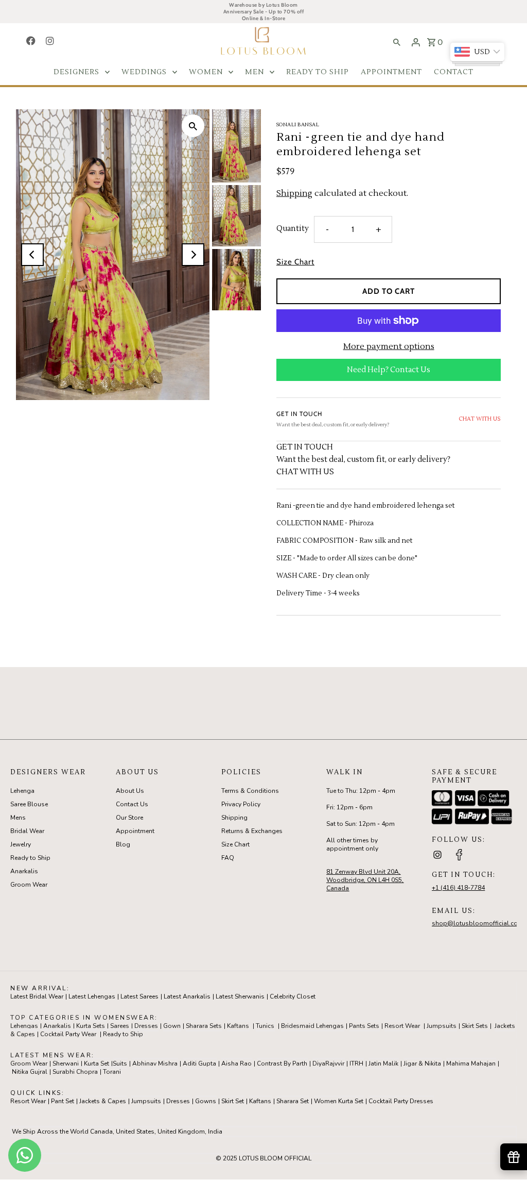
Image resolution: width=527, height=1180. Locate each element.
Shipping (294, 193)
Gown (172, 1026)
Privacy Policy (240, 804)
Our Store (129, 817)
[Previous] (32, 254)
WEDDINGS (144, 72)
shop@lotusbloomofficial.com (477, 923)
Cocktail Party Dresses (400, 1101)
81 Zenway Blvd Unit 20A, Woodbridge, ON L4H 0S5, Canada (364, 880)
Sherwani (65, 1063)
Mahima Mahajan (471, 1063)
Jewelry (20, 844)
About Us (130, 791)
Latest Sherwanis (240, 996)
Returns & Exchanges (252, 831)
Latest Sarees (139, 996)
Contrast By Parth (282, 1063)
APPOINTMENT (391, 72)
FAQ (227, 858)
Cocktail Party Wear (68, 1034)
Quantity (292, 229)
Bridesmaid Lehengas (312, 1026)
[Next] (193, 254)
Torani (112, 1072)
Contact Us (132, 804)
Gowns (205, 1101)
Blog (123, 844)
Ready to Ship (30, 858)
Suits (120, 1063)
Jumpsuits (441, 1026)
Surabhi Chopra (75, 1072)
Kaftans (238, 1026)
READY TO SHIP (317, 72)
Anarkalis (24, 871)
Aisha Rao (236, 1063)
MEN (254, 72)
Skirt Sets (475, 1026)
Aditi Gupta (199, 1063)
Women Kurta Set (338, 1101)
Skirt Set (232, 1101)
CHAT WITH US (480, 419)
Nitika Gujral (29, 1072)
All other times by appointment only (352, 844)
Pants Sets (364, 1026)
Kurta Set (96, 1063)
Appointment (135, 831)
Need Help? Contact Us (388, 370)
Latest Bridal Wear (36, 996)
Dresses (146, 1026)
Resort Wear (402, 1026)
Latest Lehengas (91, 996)
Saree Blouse (29, 804)
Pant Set (62, 1101)
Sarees (119, 1026)
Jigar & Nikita (422, 1063)
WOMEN (206, 72)
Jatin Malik (383, 1063)
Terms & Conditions (250, 791)
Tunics (265, 1026)
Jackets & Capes (102, 1101)
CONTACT (453, 72)
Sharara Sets (204, 1026)
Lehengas (24, 1026)
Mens (18, 817)
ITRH (356, 1063)
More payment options (388, 346)
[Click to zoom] (193, 125)
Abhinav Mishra (155, 1063)
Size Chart (295, 262)
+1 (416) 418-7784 (458, 888)
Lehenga (22, 791)
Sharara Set (292, 1101)
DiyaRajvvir (328, 1063)
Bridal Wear (27, 831)
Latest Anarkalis (187, 996)
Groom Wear (28, 884)
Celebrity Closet (292, 996)
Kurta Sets (90, 1026)
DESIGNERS (76, 72)
